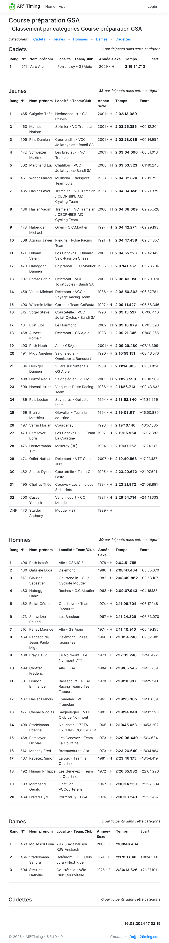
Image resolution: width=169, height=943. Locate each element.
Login (152, 6)
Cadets (39, 39)
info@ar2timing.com (143, 936)
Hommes (80, 39)
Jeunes (59, 39)
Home (50, 6)
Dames (101, 39)
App (62, 6)
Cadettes (123, 39)
